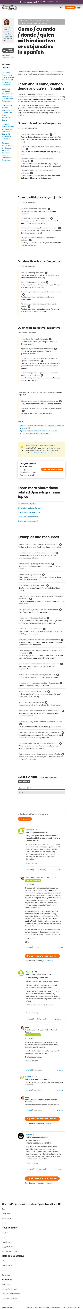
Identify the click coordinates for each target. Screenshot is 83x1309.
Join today (49, 961)
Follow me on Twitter (9, 1299)
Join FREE (70, 7)
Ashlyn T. (30, 972)
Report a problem (8, 57)
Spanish (22, 20)
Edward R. (30, 1135)
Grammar (39, 20)
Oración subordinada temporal (29, 512)
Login (4, 1237)
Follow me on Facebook (11, 1294)
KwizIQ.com (6, 1284)
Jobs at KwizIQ (7, 1266)
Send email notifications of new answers (34, 814)
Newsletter (6, 1242)
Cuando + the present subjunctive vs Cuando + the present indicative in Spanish (7, 112)
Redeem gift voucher (9, 1251)
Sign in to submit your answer (42, 956)
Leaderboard (6, 1214)
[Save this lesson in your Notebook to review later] (8, 50)
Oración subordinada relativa (28, 517)
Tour (3, 1209)
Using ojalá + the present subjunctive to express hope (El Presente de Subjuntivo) (7, 95)
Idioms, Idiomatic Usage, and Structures (34, 23)
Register (5, 1233)
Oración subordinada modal (28, 521)
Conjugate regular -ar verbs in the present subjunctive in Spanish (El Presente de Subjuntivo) (8, 131)
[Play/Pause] (51, 134)
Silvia (27, 878)
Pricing (4, 1223)
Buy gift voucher (8, 1247)
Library (30, 20)
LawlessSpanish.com (10, 1289)
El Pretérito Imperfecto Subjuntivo (30, 508)
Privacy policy (7, 1307)
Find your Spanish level (52, 469)
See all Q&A (24, 781)
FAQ (3, 1261)
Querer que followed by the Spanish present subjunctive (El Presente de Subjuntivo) (8, 78)
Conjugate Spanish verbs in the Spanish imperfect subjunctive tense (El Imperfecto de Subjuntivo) (8, 151)
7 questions (6, 55)
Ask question (24, 819)
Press (4, 1270)
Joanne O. (30, 830)
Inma (27, 1027)
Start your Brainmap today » (43, 453)
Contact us (6, 1275)
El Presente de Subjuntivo (27, 504)
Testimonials (6, 1219)
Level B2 (48, 20)
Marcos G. (29, 1077)
